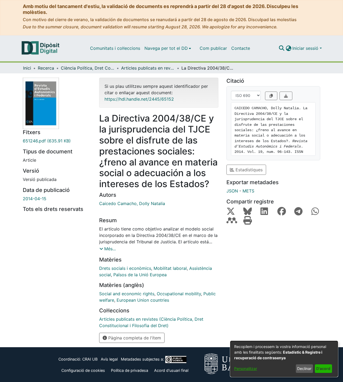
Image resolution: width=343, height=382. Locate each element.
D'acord (323, 368)
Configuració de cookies (83, 370)
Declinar (304, 368)
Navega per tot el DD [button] (166, 48)
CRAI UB (90, 359)
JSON (232, 191)
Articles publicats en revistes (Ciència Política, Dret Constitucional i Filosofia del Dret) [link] (148, 68)
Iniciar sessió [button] (306, 48)
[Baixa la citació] (285, 96)
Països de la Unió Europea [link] (140, 274)
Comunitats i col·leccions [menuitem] (115, 48)
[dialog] (284, 359)
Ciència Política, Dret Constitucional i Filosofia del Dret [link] (87, 68)
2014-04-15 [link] (34, 198)
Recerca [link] (46, 68)
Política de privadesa (129, 370)
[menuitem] (167, 48)
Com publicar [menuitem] (213, 48)
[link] (57, 141)
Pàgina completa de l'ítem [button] (134, 338)
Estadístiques (248, 169)
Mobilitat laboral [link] (170, 268)
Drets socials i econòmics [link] (125, 268)
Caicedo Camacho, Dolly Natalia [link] (132, 203)
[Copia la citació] (271, 96)
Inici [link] (27, 68)
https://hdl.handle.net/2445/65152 (139, 99)
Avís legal (109, 359)
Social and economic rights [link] (126, 293)
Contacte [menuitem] (240, 48)
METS (248, 191)
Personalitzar (245, 368)
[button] (281, 48)
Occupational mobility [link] (179, 293)
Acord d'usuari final (171, 370)
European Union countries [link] (143, 300)
